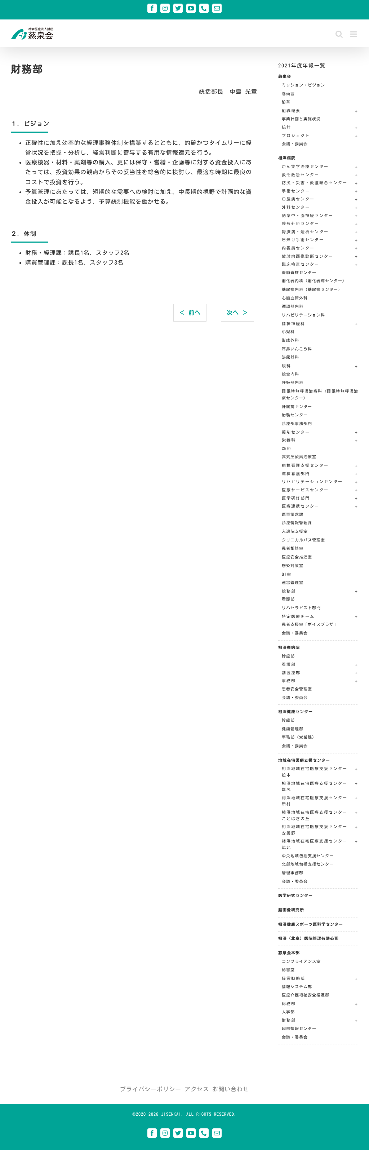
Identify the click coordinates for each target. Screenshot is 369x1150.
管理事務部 (292, 873)
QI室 (286, 574)
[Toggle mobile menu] (354, 34)
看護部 (288, 599)
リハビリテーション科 (303, 315)
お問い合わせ (230, 1089)
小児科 (288, 331)
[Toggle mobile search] (339, 34)
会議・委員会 (295, 144)
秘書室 (288, 970)
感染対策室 (292, 565)
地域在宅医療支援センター (304, 760)
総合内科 (290, 374)
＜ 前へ (190, 312)
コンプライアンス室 (301, 961)
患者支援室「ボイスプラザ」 (310, 624)
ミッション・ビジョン (303, 85)
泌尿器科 (290, 357)
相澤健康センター (295, 711)
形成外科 (290, 340)
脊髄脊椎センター (299, 272)
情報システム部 (297, 986)
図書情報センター (299, 1028)
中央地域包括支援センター (308, 856)
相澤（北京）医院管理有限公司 (308, 938)
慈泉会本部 (289, 953)
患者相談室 (292, 548)
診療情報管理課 (297, 523)
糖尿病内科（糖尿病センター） (312, 289)
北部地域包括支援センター (308, 864)
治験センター (295, 415)
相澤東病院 (289, 647)
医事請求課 (292, 514)
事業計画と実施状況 (301, 119)
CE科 (286, 448)
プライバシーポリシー (150, 1089)
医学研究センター (295, 895)
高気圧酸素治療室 (299, 457)
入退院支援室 (295, 531)
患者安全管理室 (297, 689)
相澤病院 (286, 158)
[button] (320, 111)
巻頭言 (288, 94)
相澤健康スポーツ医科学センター (310, 924)
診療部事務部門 (297, 423)
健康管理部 (292, 729)
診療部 (288, 656)
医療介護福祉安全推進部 (305, 995)
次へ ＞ (237, 312)
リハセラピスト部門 (301, 608)
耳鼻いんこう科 (297, 349)
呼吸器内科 (292, 382)
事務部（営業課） (299, 737)
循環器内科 (292, 306)
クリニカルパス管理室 (303, 540)
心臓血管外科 (295, 298)
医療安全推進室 (297, 557)
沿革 (286, 102)
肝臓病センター (297, 406)
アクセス (196, 1089)
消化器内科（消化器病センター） (314, 281)
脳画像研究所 (291, 910)
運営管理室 (292, 582)
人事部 (288, 1012)
